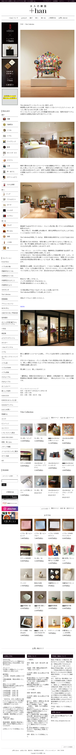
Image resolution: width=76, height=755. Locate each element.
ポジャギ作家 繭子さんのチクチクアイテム (9, 323)
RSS (59, 750)
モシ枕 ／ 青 (38, 490)
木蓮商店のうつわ (7, 276)
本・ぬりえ (10, 171)
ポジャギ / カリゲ (10, 154)
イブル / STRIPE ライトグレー (67, 534)
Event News (5, 262)
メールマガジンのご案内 (10, 451)
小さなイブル (6, 377)
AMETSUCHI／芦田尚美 (10, 313)
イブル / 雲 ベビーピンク (26, 534)
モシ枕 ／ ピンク (26, 438)
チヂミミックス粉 (54, 630)
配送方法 (30, 750)
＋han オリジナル (7, 347)
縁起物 (4, 333)
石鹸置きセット (53, 583)
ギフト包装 (5, 456)
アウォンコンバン (7, 303)
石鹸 (8, 119)
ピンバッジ (5, 423)
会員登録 (55, 1)
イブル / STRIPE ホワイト (53, 534)
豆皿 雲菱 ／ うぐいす (39, 607)
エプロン (10, 216)
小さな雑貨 (10, 184)
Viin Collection (29, 24)
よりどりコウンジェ (8, 338)
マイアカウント (47, 1)
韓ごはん (10, 231)
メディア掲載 (6, 447)
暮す (31, 18)
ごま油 (9, 242)
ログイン (62, 1)
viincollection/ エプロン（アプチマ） (67, 492)
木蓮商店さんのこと (8, 280)
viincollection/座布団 (67, 439)
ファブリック (11, 141)
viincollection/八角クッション (53, 439)
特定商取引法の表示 (39, 750)
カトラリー (5, 428)
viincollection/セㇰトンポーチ (53, 464)
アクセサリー (11, 199)
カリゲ (4, 419)
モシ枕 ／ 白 (38, 438)
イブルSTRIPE (6, 367)
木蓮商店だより (7, 285)
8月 (3, 460)
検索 (4, 484)
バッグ (8, 194)
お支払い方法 (23, 750)
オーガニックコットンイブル (10, 357)
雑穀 (8, 236)
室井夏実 (5, 317)
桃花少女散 (38, 583)
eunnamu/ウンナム (7, 405)
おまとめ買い (6, 409)
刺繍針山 (5, 414)
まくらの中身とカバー (26, 491)
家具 (8, 147)
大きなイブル (6, 381)
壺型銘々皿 (27, 605)
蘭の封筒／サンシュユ (68, 559)
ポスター (5, 342)
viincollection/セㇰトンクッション (53, 491)
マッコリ (23, 583)
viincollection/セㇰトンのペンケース (68, 465)
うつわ (9, 130)
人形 (8, 166)
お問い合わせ (63, 18)
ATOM (62, 750)
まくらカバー (6, 386)
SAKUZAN (5, 395)
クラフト (10, 160)
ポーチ (9, 205)
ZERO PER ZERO (7, 437)
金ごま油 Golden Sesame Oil (40, 631)
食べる (43, 18)
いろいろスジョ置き (8, 433)
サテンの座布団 (25, 463)
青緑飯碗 (54, 605)
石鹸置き (10, 124)
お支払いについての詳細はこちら (13, 729)
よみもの (24, 18)
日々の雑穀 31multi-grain (26, 631)
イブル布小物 (6, 266)
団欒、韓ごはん (7, 442)
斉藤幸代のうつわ (7, 271)
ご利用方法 (52, 18)
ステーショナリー (10, 178)
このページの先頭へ (68, 747)
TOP (21, 24)
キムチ (9, 225)
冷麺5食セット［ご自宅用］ (67, 631)
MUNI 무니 (5, 308)
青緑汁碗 (68, 605)
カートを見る (71, 1)
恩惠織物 (5, 299)
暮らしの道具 (6, 391)
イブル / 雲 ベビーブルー (40, 534)
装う (36, 18)
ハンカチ (10, 210)
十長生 (4, 328)
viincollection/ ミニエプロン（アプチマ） (40, 465)
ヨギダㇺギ (5, 290)
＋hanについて (13, 18)
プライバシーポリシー (50, 750)
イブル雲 (5, 363)
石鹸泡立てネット (68, 583)
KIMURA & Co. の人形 (9, 400)
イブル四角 (5, 372)
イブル (9, 136)
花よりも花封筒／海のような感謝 (54, 559)
